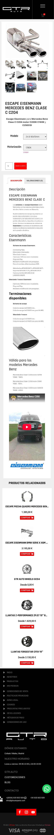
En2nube (48, 825)
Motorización (14, 146)
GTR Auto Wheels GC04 (27, 579)
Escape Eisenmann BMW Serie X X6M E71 (27, 542)
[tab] (16, 181)
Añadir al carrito (20, 166)
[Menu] (46, 6)
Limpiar (26, 152)
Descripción (16, 180)
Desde (27, 584)
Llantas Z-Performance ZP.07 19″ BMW (28, 615)
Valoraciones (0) (35, 180)
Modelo (14, 136)
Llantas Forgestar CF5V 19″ (27, 651)
